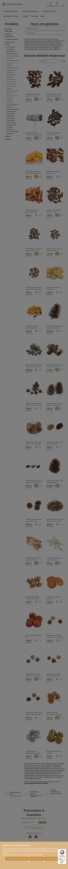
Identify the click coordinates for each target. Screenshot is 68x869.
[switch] (62, 862)
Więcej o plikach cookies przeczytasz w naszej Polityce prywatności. (22, 854)
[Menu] (65, 850)
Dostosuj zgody (36, 859)
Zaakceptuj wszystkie (53, 859)
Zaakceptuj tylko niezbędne (17, 859)
